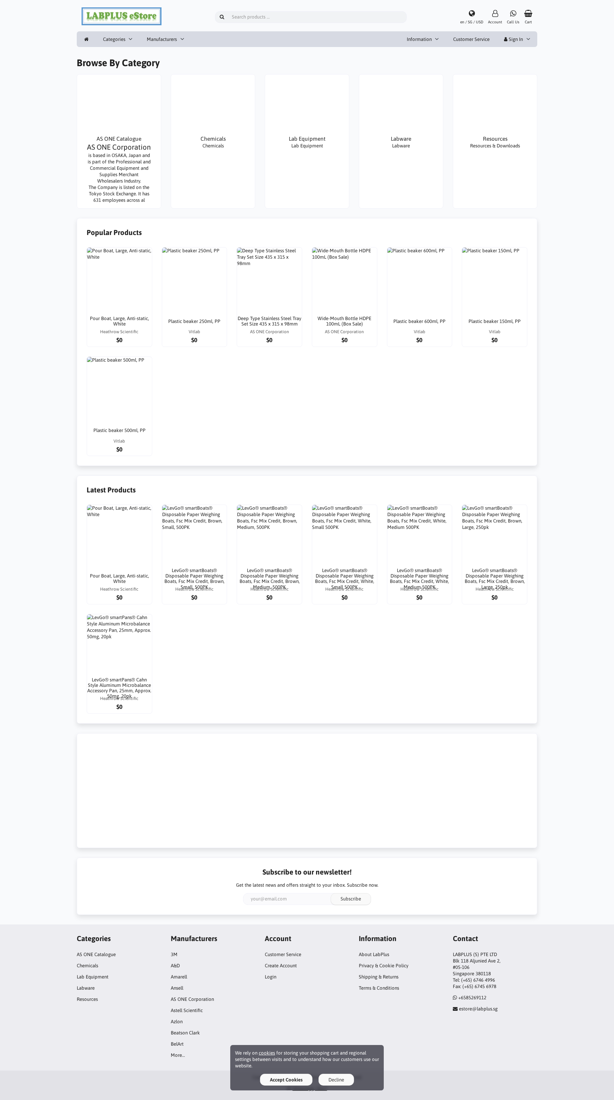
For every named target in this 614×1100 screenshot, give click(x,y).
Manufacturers (162, 39)
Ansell (177, 988)
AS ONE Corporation (192, 999)
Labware (86, 988)
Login (270, 976)
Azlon (177, 1021)
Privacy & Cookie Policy (383, 965)
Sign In (515, 39)
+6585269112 (472, 997)
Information (419, 39)
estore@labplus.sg (478, 1008)
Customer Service (471, 39)
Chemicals (87, 965)
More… (178, 1055)
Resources (87, 999)
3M (174, 954)
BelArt (177, 1044)
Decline (336, 1079)
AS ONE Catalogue (96, 954)
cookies (267, 1053)
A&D (175, 965)
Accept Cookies (286, 1079)
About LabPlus (374, 954)
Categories (114, 39)
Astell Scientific (187, 1010)
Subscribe (351, 898)
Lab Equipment (92, 976)
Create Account (281, 965)
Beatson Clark (185, 1032)
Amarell (179, 976)
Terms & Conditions (379, 988)
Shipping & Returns (378, 976)
